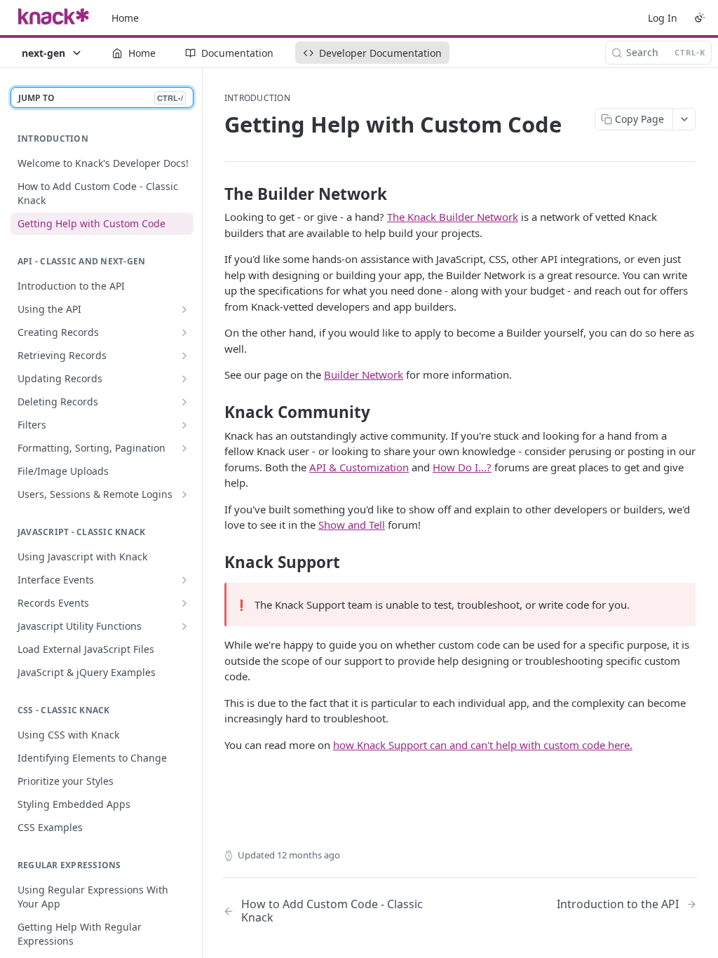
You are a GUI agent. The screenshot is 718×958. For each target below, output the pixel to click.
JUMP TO (100, 98)
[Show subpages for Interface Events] (184, 580)
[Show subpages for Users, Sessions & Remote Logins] (184, 494)
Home (125, 18)
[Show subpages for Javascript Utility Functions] (184, 626)
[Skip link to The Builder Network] (215, 194)
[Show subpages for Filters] (184, 425)
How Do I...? (462, 467)
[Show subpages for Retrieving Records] (184, 355)
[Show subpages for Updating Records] (184, 378)
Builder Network (363, 374)
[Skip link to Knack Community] (215, 412)
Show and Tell (351, 525)
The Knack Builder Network (452, 217)
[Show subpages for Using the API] (184, 309)
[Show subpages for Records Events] (184, 603)
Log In (662, 18)
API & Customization (359, 467)
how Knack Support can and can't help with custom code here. (482, 745)
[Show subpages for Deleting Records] (184, 401)
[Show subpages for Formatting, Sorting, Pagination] (184, 448)
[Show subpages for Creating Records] (184, 332)
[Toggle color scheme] (700, 17)
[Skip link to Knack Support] (215, 561)
